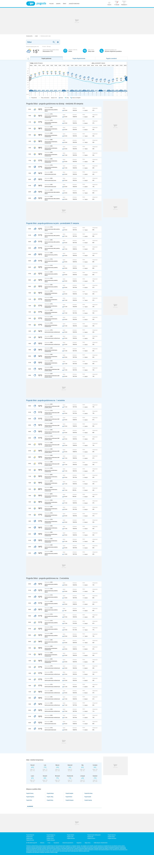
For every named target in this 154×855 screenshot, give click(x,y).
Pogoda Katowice (112, 835)
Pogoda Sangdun (69, 793)
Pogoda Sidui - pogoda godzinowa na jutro (42, 223)
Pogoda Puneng (29, 793)
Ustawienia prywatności (67, 842)
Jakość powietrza (74, 3)
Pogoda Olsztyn (111, 836)
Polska (51, 3)
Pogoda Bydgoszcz (51, 835)
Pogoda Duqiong (88, 800)
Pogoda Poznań (50, 838)
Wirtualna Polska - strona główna (30, 3)
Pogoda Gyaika (87, 796)
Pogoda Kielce (29, 836)
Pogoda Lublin (70, 836)
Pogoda (41, 3)
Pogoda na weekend (111, 58)
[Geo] (58, 42)
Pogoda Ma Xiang (88, 793)
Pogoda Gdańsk (70, 835)
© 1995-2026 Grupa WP (31, 842)
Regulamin (79, 842)
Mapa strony (87, 842)
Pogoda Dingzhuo (30, 796)
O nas (49, 842)
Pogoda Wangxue (69, 800)
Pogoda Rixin (29, 800)
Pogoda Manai (69, 796)
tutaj (56, 852)
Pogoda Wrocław (30, 840)
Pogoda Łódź (90, 836)
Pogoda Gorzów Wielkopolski (94, 835)
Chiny (36, 36)
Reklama (42, 842)
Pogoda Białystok (30, 835)
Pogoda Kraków (50, 836)
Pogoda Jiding (50, 796)
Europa (58, 3)
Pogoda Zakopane (51, 840)
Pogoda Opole (29, 838)
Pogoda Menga (50, 793)
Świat (64, 3)
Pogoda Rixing (50, 800)
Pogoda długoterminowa (79, 58)
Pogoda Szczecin (91, 838)
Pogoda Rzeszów (71, 838)
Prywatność (56, 842)
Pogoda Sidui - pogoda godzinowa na (40, 400)
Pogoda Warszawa (112, 838)
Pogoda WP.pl (29, 36)
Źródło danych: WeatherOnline (100, 842)
